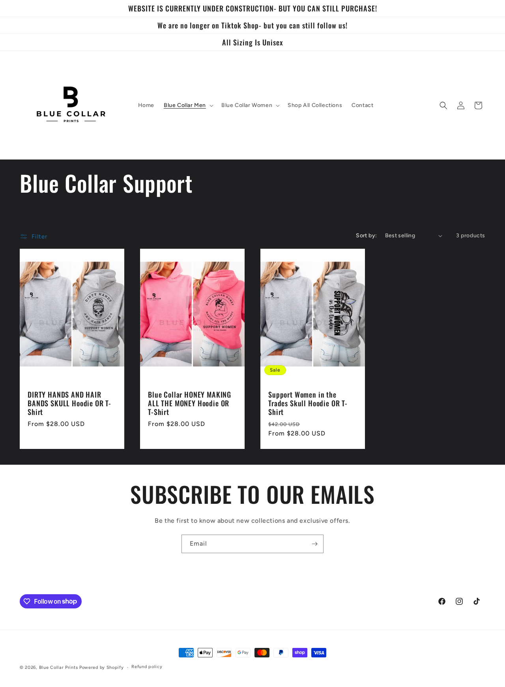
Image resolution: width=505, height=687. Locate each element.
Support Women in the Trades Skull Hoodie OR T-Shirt (308, 403)
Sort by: (366, 235)
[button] (188, 105)
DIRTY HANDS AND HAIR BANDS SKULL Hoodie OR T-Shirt (69, 403)
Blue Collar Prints (58, 667)
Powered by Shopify (101, 667)
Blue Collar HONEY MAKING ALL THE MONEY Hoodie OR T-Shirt (189, 403)
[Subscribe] (314, 544)
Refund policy (146, 666)
